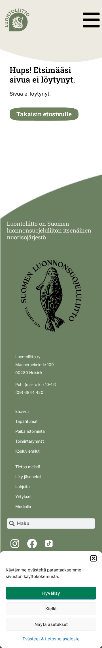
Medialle (23, 506)
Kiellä (51, 608)
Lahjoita (22, 486)
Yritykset (23, 496)
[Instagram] (15, 544)
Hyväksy (51, 593)
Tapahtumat (26, 421)
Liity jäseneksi (28, 476)
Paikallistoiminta (30, 431)
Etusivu (22, 411)
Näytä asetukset (51, 624)
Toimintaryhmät (29, 441)
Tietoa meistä (27, 466)
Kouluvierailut (27, 451)
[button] (93, 558)
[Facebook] (32, 544)
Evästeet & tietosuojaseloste (51, 638)
